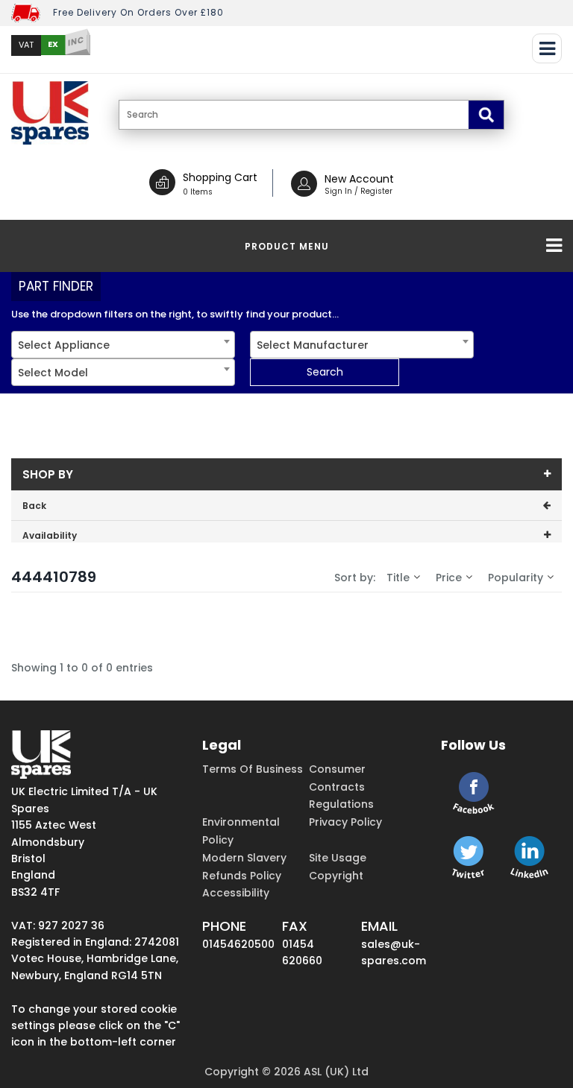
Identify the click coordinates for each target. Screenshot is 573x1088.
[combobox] (123, 344)
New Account (359, 178)
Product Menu (287, 246)
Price (449, 577)
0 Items (198, 191)
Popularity (515, 577)
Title (398, 577)
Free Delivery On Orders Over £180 (138, 12)
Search (325, 371)
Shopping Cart (220, 177)
